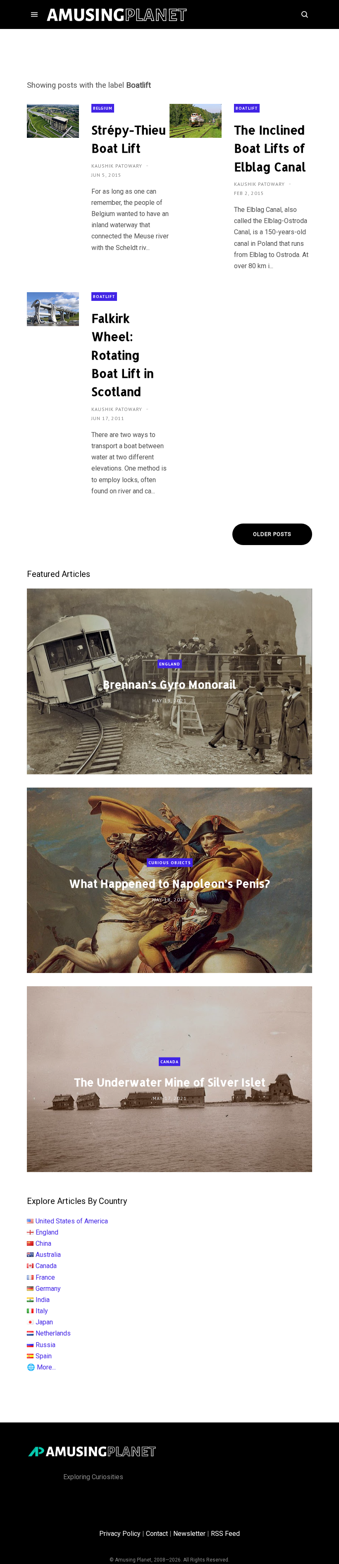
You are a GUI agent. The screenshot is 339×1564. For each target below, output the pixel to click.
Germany (48, 1289)
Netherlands (53, 1333)
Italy (42, 1311)
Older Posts (272, 534)
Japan (44, 1322)
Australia (48, 1255)
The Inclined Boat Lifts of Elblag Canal (270, 148)
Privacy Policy (120, 1534)
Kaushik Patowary (117, 165)
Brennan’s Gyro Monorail (169, 684)
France (45, 1277)
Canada (169, 1061)
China (43, 1243)
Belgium (102, 108)
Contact (157, 1534)
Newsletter (189, 1534)
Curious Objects (169, 862)
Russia (45, 1345)
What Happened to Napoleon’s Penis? (169, 883)
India (43, 1300)
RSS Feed (225, 1534)
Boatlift (247, 108)
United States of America (72, 1221)
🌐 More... (41, 1367)
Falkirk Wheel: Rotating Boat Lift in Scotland (122, 355)
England (169, 664)
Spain (44, 1356)
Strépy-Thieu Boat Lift (128, 139)
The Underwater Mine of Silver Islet (169, 1082)
